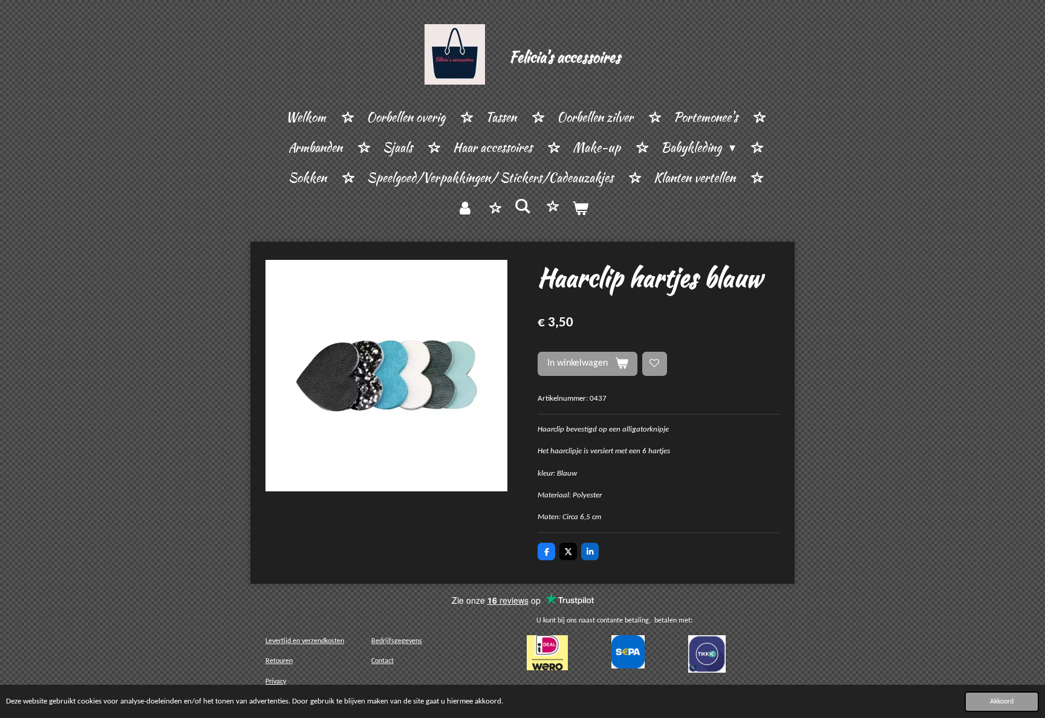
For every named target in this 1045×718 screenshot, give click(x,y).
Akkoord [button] (1002, 701)
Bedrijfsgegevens (396, 641)
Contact (382, 661)
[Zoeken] (522, 206)
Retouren (279, 661)
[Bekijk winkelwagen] (580, 208)
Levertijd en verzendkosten (304, 641)
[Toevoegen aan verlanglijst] (654, 364)
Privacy (275, 681)
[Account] (465, 208)
